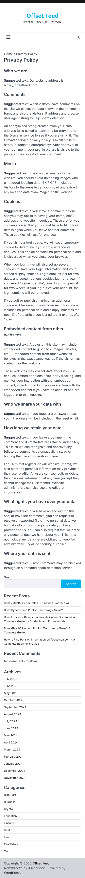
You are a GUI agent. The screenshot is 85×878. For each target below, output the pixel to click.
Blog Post (10, 794)
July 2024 (10, 721)
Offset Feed (42, 16)
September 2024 (15, 707)
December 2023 (14, 770)
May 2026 (11, 693)
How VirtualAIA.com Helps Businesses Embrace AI (36, 603)
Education (10, 816)
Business (9, 801)
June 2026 (11, 686)
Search (9, 577)
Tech (7, 851)
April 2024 (11, 742)
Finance (9, 823)
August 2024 (12, 714)
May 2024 (11, 735)
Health (8, 830)
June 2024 (11, 728)
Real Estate (11, 844)
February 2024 (13, 756)
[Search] (78, 37)
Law (6, 837)
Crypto (8, 809)
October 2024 (13, 700)
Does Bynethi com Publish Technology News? (33, 610)
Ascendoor (36, 868)
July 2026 (10, 679)
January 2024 (13, 763)
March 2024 (12, 749)
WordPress (12, 873)
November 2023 (15, 777)
